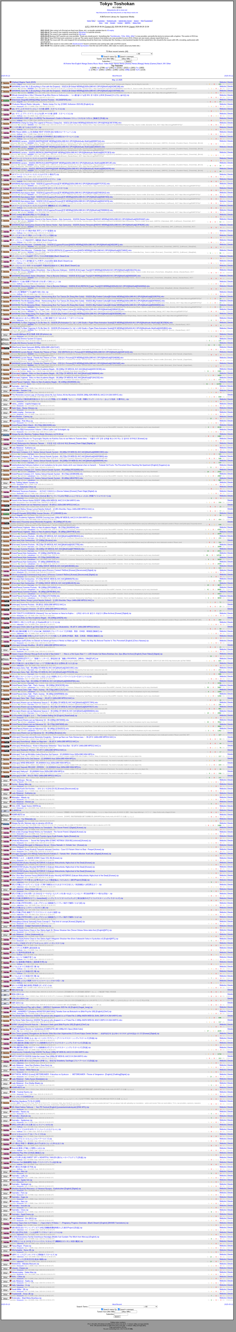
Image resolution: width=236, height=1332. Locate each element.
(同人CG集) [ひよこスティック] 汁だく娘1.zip (30, 908)
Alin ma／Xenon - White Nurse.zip (25, 1070)
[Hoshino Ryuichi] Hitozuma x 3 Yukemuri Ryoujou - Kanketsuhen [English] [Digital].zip (46, 1189)
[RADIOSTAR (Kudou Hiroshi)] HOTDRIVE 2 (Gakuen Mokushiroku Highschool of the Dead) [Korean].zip (53, 867)
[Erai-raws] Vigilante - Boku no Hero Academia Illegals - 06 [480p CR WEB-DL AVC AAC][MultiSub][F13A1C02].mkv (58, 378)
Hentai (116, 64)
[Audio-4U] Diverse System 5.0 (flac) (26, 343)
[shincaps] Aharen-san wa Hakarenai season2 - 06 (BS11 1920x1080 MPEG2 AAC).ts (45, 505)
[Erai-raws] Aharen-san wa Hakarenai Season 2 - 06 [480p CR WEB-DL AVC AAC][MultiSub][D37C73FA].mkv (55, 703)
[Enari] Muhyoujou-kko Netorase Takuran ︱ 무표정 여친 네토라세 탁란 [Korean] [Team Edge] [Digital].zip (53, 443)
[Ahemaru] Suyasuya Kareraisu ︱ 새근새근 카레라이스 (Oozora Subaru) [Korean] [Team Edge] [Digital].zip (54, 491)
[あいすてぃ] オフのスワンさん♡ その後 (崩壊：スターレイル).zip (38, 109)
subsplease (31, 427)
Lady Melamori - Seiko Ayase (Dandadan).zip (30, 1079)
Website (223, 82)
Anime (68, 64)
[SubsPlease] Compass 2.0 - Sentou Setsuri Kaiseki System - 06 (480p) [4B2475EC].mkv (47, 478)
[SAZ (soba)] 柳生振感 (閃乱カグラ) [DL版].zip (30, 215)
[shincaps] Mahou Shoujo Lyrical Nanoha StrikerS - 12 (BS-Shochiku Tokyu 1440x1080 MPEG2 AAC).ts (53, 509)
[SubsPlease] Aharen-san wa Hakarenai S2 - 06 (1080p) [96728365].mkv (40, 720)
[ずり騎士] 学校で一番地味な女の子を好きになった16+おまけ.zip (38, 1143)
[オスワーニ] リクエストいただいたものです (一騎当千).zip (35, 174)
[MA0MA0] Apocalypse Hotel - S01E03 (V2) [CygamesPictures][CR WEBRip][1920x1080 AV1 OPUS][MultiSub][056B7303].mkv (62, 197)
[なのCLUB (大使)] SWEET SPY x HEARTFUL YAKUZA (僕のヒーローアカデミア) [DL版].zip (49, 1157)
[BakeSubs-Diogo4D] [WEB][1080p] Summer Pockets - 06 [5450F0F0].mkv (41, 100)
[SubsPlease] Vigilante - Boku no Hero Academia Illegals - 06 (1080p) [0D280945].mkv (46, 382)
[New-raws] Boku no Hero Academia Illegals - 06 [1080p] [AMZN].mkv (39, 618)
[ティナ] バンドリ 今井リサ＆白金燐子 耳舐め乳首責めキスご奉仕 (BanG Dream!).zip (46, 266)
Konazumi (20, 97)
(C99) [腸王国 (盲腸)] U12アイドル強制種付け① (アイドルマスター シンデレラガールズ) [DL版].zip (51, 1047)
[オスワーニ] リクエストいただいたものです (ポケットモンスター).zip (40, 188)
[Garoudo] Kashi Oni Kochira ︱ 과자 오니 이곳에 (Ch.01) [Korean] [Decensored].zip (45, 789)
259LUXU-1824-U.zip (20, 998)
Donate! (112, 23)
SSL (93, 21)
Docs (101, 23)
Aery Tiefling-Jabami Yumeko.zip (25, 483)
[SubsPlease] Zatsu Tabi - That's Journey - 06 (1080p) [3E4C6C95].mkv (40, 685)
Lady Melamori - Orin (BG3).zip (24, 1218)
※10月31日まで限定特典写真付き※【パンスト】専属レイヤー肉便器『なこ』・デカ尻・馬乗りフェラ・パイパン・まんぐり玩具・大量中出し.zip (70, 399)
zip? (107, 68)
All (65, 64)
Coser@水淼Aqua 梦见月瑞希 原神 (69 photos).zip (32, 334)
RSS (142, 21)
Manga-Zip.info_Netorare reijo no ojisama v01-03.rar (32, 823)
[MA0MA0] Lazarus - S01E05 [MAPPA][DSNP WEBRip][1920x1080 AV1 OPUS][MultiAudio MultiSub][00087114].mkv (58, 141)
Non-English (76, 64)
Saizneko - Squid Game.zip (23, 1214)
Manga (84, 64)
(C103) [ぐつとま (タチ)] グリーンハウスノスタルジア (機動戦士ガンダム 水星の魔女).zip (47, 1241)
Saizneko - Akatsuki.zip (21, 1116)
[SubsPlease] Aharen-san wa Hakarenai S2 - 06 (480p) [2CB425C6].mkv (40, 729)
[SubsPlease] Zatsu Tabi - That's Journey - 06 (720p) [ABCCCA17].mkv (40, 690)
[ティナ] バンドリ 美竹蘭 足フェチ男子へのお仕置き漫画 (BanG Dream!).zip (42, 261)
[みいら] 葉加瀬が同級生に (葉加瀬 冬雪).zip (29, 962)
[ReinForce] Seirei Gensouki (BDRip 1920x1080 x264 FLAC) (35, 347)
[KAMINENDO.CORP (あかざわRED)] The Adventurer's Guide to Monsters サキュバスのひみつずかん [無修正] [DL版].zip (60, 118)
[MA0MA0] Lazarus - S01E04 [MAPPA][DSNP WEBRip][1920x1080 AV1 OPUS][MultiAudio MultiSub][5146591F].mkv (58, 147)
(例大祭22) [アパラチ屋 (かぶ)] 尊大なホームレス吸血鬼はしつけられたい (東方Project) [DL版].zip (50, 880)
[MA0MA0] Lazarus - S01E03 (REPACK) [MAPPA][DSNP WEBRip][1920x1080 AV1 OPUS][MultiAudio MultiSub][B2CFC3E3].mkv (63, 153)
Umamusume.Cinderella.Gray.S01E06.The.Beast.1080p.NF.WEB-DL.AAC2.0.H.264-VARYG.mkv (50, 1052)
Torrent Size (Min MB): (105, 59)
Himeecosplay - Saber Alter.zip (24, 1272)
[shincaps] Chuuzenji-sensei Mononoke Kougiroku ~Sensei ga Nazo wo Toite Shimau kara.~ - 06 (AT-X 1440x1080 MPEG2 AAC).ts (64, 737)
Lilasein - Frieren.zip (20, 1268)
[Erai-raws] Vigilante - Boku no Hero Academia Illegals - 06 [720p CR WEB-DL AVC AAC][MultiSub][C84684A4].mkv (57, 373)
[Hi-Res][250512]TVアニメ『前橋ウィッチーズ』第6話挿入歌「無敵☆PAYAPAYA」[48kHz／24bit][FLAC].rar (55, 659)
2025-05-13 (5, 76)
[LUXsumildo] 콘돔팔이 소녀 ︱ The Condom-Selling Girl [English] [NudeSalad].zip (44, 716)
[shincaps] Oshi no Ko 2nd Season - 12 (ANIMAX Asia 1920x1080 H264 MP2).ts (44, 759)
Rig (18, 1031)
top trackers (84, 46)
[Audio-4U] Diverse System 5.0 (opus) (27, 339)
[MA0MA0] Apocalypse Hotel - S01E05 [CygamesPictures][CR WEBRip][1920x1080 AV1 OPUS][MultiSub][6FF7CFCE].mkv (61, 184)
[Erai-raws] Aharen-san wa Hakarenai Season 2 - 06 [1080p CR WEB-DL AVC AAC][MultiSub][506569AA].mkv (55, 711)
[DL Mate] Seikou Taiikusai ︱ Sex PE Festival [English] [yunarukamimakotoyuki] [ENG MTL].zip (50, 1107)
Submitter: (106, 61)
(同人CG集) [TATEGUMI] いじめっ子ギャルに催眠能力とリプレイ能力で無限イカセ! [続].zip (48, 903)
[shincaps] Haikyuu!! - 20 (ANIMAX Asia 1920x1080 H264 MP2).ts (38, 771)
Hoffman (19, 111)
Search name (108, 57)
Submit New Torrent (125, 21)
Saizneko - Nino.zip (19, 1171)
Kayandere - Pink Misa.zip (22, 421)
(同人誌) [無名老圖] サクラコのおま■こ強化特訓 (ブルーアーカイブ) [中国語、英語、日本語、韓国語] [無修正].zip (57, 631)
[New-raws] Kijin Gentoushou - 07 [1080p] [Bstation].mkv (34, 540)
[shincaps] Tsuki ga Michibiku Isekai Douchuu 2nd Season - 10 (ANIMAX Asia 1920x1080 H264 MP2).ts (53, 754)
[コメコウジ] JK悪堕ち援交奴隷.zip (26, 948)
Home (89, 21)
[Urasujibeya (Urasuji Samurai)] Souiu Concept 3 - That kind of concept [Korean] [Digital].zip (48, 922)
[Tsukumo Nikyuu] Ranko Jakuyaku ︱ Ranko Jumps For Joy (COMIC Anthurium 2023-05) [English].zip (53, 104)
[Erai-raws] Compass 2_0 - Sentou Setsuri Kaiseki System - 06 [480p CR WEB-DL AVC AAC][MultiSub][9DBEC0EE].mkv (60, 452)
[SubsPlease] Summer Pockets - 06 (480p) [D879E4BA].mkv (36, 592)
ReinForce (31, 349)
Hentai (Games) (150, 64)
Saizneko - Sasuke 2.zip (21, 390)
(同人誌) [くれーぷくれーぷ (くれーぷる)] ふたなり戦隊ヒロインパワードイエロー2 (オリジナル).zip (52, 677)
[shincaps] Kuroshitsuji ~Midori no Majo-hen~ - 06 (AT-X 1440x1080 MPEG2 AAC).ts (45, 741)
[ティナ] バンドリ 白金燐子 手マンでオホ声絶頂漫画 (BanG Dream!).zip (40, 256)
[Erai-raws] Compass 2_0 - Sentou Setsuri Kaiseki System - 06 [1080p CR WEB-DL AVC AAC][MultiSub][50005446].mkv (59, 461)
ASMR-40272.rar (18, 815)
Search (136, 21)
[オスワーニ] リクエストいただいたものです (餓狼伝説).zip (35, 158)
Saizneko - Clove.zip (20, 1210)
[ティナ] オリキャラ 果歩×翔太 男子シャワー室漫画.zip (34, 231)
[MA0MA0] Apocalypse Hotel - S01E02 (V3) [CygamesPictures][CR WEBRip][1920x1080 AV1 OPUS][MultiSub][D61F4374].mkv (62, 201)
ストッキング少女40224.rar (22, 1097)
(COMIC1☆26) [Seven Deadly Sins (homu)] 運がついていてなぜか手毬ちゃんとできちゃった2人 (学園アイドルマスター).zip (61, 496)
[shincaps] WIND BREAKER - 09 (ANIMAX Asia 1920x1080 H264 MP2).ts (41, 763)
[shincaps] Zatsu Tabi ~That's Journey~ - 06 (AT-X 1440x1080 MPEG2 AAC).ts (43, 698)
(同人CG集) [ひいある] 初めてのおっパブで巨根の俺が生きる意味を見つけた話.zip (44, 663)
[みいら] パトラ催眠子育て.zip (24, 957)
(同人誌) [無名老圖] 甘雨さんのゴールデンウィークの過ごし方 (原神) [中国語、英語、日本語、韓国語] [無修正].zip (57, 636)
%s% (138, 70)
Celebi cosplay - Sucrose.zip (23, 412)
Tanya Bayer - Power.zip (21, 1246)
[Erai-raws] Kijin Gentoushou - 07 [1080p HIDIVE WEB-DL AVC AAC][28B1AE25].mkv (46, 583)
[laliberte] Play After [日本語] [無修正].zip (28, 1153)
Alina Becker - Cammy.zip (22, 417)
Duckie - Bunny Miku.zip (21, 784)
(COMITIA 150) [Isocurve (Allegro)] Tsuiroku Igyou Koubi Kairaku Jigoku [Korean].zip (45, 836)
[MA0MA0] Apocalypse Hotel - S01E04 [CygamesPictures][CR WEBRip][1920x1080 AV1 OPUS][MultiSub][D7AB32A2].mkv (61, 193)
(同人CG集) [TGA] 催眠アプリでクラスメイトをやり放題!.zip (36, 912)
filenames (82, 32)
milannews (20, 320)
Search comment (127, 57)
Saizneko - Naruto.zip (20, 1112)
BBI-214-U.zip (17, 990)
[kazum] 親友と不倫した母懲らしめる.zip (28, 1148)
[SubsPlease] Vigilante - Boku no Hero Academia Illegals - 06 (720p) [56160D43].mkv (45, 527)
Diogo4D (20, 102)
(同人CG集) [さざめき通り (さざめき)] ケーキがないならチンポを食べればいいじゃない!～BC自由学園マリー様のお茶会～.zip (62, 894)
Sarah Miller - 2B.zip (20, 1289)
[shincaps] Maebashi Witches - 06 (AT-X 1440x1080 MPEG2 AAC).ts (39, 750)
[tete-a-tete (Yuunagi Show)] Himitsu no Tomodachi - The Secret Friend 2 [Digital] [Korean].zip (49, 832)
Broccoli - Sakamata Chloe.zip (24, 487)
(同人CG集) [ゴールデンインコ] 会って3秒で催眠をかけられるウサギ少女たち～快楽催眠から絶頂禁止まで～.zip (56, 885)
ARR (18, 1103)
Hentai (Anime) (125, 64)
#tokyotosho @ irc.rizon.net (117, 10)
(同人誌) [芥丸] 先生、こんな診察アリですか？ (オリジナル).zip (37, 1232)
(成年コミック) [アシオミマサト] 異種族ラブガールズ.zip (34, 1255)
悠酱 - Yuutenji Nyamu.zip (22, 1092)
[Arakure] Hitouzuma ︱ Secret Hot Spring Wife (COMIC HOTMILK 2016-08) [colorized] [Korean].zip (51, 841)
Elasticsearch (78, 44)
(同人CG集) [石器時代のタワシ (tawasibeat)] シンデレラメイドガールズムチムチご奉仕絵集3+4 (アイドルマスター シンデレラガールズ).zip (67, 898)
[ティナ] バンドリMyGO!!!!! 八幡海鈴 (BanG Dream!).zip (34, 240)
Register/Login (111, 21)
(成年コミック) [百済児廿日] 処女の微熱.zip (29, 1259)
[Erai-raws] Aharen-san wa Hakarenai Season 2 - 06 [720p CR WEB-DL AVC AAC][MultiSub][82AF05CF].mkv (55, 707)
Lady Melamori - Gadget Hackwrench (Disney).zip (31, 926)
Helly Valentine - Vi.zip (21, 1285)
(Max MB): (126, 59)
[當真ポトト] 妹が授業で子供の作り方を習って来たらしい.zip (36, 282)
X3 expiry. (110, 30)
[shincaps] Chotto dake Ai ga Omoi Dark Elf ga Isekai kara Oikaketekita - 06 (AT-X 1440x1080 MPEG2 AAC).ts (56, 627)
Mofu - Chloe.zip (18, 1277)
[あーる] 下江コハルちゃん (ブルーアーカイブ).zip (32, 1139)
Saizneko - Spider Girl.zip (22, 1180)
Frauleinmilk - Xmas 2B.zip (22, 1294)
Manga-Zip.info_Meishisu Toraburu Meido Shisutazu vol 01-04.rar (37, 434)
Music (95, 64)
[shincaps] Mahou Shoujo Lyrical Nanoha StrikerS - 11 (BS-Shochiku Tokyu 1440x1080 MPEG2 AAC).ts (53, 600)
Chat (106, 23)
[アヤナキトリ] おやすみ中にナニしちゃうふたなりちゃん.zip (36, 1129)
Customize (101, 21)
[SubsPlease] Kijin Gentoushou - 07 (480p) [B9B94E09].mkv (36, 562)
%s (137, 68)
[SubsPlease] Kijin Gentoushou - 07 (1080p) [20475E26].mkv (36, 553)
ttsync (29, 371)
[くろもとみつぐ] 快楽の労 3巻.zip (25, 976)
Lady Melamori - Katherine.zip (24, 448)
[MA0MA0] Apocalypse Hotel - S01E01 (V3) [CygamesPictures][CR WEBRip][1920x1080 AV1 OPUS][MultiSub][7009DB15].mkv (62, 210)
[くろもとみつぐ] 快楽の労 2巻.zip (25, 971)
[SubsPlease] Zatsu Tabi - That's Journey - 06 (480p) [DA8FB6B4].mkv (40, 694)
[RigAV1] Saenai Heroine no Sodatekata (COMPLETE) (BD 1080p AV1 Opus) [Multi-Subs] (47, 1029)
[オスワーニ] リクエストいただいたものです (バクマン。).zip (36, 179)
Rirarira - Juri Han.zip (20, 649)
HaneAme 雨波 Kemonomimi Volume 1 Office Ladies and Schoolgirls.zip (40, 430)
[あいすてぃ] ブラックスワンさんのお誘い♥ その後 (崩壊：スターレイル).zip (42, 114)
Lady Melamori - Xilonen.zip (23, 802)
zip (98, 68)
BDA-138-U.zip (18, 994)
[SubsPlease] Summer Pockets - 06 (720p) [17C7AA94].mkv (36, 596)
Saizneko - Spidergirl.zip (21, 1184)
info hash (82, 34)
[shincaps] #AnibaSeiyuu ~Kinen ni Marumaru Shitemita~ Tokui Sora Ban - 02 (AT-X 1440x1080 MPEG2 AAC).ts (56, 746)
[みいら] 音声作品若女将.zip (23, 952)
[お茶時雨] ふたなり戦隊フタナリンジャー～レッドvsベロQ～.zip (38, 981)
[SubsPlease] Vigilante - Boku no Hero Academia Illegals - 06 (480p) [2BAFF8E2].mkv (46, 532)
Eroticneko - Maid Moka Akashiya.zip (26, 1298)
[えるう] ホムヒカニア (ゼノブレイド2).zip (29, 1134)
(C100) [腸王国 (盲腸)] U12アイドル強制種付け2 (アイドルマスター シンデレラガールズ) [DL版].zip (51, 1043)
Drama (90, 64)
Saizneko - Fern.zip (19, 1193)
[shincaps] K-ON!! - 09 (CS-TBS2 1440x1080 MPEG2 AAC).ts (36, 776)
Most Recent (117, 76)
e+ (97, 70)
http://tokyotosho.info (103, 12)
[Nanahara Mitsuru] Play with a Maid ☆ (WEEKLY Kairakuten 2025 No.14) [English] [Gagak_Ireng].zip (52, 1007)
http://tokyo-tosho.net (131, 12)
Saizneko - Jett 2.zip (20, 386)
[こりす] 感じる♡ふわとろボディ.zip (26, 127)
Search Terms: (82, 1307)
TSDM (19, 660)
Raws (111, 64)
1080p (127, 70)
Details (230, 82)
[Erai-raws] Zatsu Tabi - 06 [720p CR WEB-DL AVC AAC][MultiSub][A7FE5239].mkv (45, 672)
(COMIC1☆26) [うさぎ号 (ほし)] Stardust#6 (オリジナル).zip (36, 622)
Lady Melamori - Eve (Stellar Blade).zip (27, 1083)
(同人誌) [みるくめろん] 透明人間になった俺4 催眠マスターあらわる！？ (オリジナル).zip (47, 318)
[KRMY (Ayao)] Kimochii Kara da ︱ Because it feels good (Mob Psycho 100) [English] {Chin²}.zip (50, 1024)
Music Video (103, 64)
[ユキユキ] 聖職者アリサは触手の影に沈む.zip (30, 292)
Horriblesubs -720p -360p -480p (123, 36)
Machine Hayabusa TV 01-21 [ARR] (26, 1101)
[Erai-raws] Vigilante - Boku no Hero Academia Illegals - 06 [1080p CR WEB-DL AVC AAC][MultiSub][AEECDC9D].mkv (59, 369)
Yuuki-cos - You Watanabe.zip (24, 819)
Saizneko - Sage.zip (20, 1197)
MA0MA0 (31, 88)
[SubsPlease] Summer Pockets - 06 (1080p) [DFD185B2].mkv (36, 587)
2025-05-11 (228, 76)
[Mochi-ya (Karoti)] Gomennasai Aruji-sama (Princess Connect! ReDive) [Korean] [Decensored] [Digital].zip (54, 570)
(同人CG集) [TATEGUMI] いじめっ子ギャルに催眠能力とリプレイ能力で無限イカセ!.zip (47, 917)
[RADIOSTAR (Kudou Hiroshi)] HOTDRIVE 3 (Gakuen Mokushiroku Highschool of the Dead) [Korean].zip (53, 871)
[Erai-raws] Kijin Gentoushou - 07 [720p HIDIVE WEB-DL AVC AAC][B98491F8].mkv (45, 579)
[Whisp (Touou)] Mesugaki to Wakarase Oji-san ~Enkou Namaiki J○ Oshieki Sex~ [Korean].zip (49, 845)
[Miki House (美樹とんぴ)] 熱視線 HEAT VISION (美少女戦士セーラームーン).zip (44, 132)
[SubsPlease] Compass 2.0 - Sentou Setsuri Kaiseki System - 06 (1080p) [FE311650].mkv (48, 470)
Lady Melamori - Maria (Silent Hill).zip (27, 889)
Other (168, 64)
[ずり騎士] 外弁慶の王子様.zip (24, 1167)
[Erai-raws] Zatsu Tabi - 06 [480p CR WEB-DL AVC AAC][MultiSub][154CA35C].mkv (45, 668)
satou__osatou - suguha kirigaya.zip (26, 404)
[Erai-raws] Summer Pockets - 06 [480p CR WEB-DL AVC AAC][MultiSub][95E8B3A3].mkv (48, 536)
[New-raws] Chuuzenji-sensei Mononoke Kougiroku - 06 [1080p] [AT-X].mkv (41, 522)
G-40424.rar (16, 810)
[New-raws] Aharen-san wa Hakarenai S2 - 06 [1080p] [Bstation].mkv (39, 733)
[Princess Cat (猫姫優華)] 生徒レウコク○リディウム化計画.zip (36, 1162)
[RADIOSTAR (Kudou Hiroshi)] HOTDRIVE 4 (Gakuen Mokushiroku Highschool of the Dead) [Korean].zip (53, 863)
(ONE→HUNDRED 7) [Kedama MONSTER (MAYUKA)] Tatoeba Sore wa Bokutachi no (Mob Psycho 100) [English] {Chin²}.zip (61, 1011)
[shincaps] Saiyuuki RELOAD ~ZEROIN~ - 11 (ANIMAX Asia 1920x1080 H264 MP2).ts (46, 767)
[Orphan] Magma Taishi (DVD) (24, 82)
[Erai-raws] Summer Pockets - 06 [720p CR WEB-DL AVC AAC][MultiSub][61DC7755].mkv (47, 545)
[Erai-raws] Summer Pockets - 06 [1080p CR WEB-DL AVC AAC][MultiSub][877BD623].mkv (48, 549)
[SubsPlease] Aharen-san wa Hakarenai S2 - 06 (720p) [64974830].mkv (40, 724)
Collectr (19, 84)
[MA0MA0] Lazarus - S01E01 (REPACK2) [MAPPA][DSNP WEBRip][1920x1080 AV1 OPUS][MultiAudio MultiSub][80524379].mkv (63, 169)
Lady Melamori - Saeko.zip (22, 1281)
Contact (120, 23)
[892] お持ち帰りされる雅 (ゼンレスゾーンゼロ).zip (32, 1125)
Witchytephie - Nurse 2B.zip (23, 1250)
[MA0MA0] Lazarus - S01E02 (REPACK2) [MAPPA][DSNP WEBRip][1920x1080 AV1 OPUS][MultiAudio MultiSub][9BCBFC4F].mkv (64, 163)
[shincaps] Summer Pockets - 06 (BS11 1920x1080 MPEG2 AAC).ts (39, 605)
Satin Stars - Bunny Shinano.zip (24, 408)
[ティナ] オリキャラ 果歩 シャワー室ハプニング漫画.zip (34, 235)
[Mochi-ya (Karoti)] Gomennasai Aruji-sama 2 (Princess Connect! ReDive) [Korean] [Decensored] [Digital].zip (55, 575)
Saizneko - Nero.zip (19, 1201)
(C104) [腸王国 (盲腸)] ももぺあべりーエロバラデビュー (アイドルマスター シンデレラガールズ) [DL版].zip (54, 1038)
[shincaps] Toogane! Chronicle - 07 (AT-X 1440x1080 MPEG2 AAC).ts (39, 609)
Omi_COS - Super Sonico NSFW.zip (26, 806)
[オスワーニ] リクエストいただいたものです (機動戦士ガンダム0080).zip (41, 206)
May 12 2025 (117, 80)
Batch (159, 64)
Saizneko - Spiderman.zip (22, 1120)
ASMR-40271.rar (18, 1087)
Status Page (137, 23)
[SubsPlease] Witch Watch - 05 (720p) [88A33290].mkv (34, 425)
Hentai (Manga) (138, 64)
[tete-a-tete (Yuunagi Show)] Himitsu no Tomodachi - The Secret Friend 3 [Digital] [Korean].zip (49, 828)
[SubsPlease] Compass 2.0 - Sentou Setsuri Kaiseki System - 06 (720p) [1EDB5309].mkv (47, 474)
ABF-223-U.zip (17, 1003)
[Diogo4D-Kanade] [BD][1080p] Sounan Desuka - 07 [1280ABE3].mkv (39, 513)
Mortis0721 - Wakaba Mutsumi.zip (25, 1264)
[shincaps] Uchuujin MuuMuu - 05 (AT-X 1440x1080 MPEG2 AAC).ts (39, 645)
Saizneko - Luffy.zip (20, 1176)
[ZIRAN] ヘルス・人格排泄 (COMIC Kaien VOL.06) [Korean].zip (37, 858)
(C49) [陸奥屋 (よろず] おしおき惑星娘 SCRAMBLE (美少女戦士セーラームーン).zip (45, 137)
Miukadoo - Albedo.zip (20, 797)
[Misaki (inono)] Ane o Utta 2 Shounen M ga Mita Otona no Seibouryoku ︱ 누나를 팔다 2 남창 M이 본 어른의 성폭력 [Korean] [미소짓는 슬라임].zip (70, 95)
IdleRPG (127, 23)
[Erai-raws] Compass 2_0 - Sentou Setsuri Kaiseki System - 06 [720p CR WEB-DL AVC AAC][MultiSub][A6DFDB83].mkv (60, 456)
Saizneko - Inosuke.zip (21, 1206)
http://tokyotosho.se (116, 12)
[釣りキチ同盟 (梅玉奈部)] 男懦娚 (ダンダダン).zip (32, 985)
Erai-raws (31, 454)
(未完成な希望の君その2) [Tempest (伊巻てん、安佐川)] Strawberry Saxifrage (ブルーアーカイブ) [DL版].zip (54, 1061)
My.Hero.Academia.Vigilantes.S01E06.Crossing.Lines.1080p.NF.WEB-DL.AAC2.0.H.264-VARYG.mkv (52, 518)
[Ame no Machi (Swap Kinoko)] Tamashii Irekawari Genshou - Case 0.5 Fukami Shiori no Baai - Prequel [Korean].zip (58, 849)
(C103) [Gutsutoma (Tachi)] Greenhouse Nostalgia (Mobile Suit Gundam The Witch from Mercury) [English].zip (55, 1237)
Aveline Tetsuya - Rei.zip (22, 780)
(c (89, 70)
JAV (164, 64)
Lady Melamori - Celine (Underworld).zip (27, 934)
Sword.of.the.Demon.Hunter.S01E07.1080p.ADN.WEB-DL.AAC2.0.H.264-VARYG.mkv (46, 500)
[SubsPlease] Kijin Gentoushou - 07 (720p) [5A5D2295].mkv (35, 557)
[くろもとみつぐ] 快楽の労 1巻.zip (25, 967)
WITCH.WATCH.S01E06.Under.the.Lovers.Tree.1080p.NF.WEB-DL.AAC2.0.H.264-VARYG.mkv (49, 1056)
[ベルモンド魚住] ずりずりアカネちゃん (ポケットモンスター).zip (38, 943)
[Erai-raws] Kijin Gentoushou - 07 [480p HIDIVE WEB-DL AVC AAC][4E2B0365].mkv (45, 566)
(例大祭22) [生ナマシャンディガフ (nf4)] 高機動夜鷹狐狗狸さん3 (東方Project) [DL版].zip (47, 1228)
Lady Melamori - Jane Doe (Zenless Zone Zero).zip (32, 1065)
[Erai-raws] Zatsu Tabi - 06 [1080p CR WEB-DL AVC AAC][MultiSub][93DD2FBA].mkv (46, 681)
